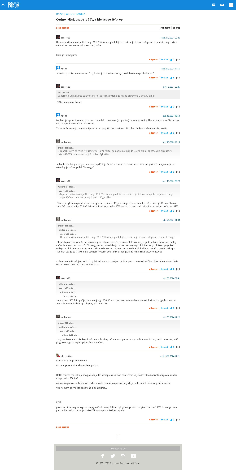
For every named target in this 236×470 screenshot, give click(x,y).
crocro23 (65, 38)
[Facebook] (102, 456)
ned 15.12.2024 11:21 (170, 356)
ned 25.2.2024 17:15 (171, 69)
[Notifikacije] (214, 5)
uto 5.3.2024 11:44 (171, 220)
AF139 (64, 69)
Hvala (164, 59)
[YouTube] (133, 456)
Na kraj (176, 27)
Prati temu (164, 27)
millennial (66, 142)
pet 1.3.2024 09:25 (171, 87)
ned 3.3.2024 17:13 (171, 142)
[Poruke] (222, 5)
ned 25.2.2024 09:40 (171, 38)
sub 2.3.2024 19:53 (171, 116)
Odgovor (153, 59)
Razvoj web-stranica (70, 14)
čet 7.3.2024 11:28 (171, 317)
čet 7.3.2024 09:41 (171, 278)
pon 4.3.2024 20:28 (171, 181)
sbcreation (66, 356)
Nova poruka (62, 27)
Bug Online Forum (13, 5)
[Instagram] (123, 456)
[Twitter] (112, 456)
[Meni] (231, 5)
